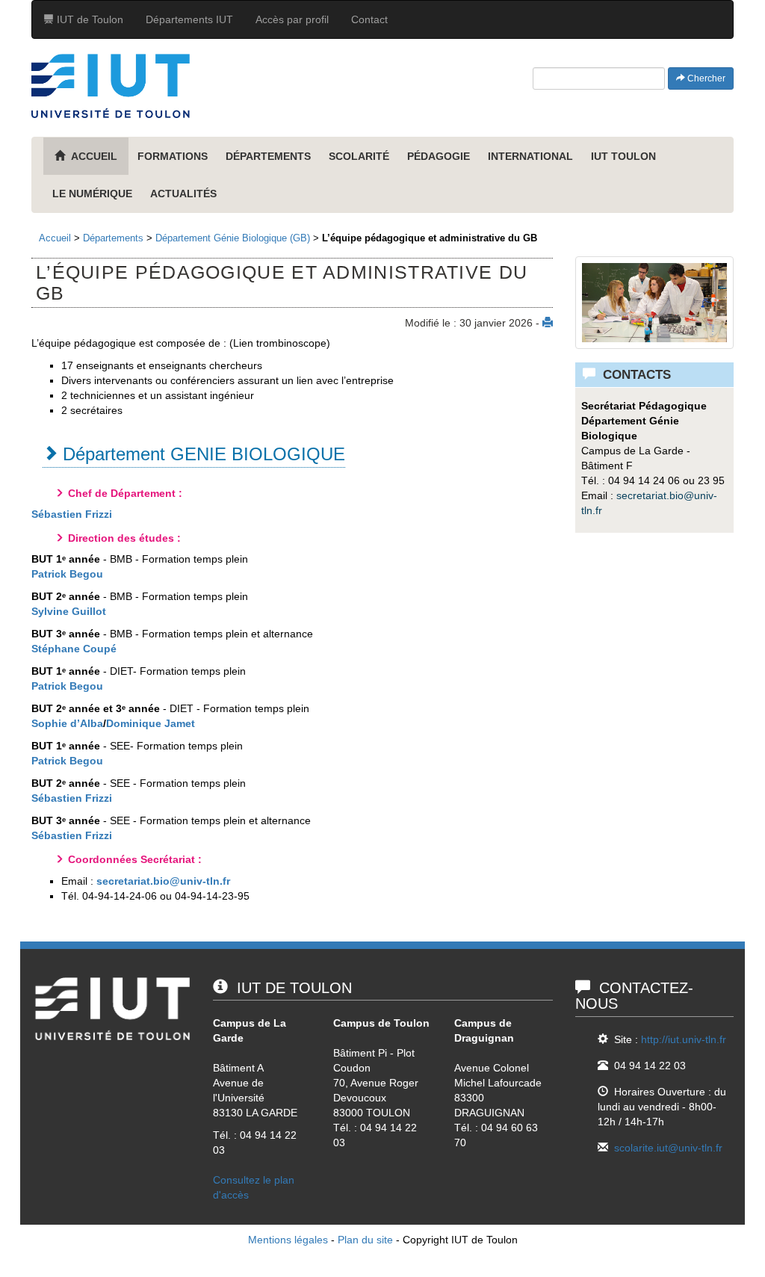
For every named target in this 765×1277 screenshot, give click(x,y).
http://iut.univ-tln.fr (683, 1039)
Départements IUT (189, 19)
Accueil (55, 238)
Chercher (705, 78)
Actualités (183, 194)
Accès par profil (292, 19)
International (530, 156)
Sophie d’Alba (67, 723)
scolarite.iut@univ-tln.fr (668, 1148)
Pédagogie (438, 156)
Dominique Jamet (150, 723)
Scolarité (359, 156)
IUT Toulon (623, 156)
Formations (172, 156)
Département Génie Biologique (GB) (232, 238)
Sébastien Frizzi (71, 514)
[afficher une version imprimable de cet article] (547, 323)
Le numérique (92, 194)
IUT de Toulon (88, 19)
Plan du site (365, 1240)
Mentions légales (288, 1240)
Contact (369, 19)
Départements (268, 156)
